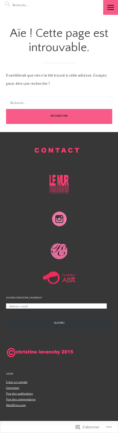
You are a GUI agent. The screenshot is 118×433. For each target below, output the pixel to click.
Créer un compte (16, 382)
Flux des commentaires (21, 399)
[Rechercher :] (29, 5)
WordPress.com (16, 405)
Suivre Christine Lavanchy (24, 297)
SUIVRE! (59, 323)
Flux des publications (19, 393)
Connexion (12, 388)
